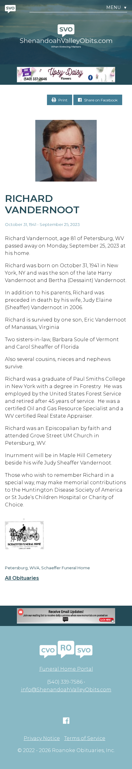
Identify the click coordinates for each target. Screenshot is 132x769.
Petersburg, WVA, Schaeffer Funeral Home (47, 567)
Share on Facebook (100, 100)
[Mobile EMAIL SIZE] (66, 616)
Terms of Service (84, 738)
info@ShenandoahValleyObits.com (66, 690)
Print (62, 100)
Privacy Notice (42, 738)
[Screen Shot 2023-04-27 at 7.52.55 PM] (66, 74)
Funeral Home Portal (66, 669)
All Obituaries (22, 578)
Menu (116, 7)
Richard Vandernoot (42, 204)
